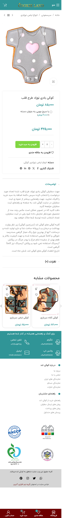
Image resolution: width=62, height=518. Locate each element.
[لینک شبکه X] (33, 168)
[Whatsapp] (41, 478)
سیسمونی (46, 15)
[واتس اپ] (57, 353)
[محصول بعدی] (4, 15)
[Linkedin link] (25, 168)
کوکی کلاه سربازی (49, 317)
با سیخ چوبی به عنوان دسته (35, 113)
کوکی (26, 162)
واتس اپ (48, 350)
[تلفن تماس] (26, 342)
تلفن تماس (16, 340)
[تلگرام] (57, 342)
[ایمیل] (26, 352)
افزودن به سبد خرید (28, 144)
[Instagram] (27, 478)
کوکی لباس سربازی (19, 317)
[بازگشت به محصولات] (8, 15)
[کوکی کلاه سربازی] (46, 299)
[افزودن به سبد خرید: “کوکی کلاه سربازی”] (36, 289)
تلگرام (50, 340)
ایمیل (19, 350)
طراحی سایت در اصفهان (40, 484)
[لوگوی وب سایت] (31, 4)
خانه (57, 15)
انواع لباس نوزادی (29, 15)
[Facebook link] (38, 168)
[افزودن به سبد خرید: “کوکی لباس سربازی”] (7, 289)
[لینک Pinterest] (29, 168)
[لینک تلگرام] (21, 168)
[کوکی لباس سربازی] (16, 299)
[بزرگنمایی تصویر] (53, 81)
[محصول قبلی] (12, 15)
